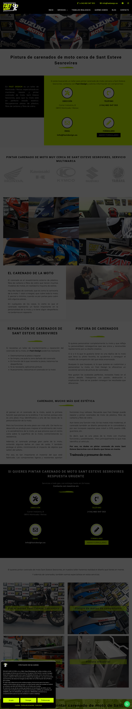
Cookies (17, 705)
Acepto (11, 700)
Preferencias (45, 700)
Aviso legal (38, 705)
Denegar (28, 700)
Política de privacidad (27, 705)
